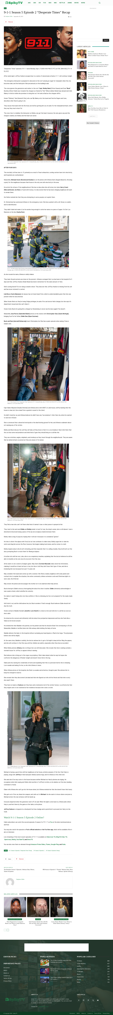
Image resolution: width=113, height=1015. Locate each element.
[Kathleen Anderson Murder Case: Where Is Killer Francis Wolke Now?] (82, 53)
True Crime (91, 51)
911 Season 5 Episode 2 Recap (53, 850)
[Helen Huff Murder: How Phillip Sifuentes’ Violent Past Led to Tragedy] (82, 97)
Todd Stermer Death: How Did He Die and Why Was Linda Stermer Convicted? (38, 923)
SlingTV (58, 837)
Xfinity (13, 839)
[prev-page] (5, 930)
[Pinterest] (88, 1000)
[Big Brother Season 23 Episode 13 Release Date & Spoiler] (44, 971)
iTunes (48, 844)
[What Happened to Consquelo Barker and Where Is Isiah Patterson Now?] (15, 907)
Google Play (55, 844)
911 (5, 8)
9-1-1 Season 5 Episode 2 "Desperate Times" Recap (20, 850)
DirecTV (29, 839)
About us (6, 973)
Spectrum (7, 839)
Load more (92, 116)
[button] (99, 3)
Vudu (63, 844)
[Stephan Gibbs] (10, 882)
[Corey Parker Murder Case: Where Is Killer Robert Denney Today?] (61, 907)
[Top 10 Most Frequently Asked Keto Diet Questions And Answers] (44, 963)
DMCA (5, 970)
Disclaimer (7, 968)
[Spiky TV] (14, 3)
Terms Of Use (8, 978)
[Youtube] (98, 1000)
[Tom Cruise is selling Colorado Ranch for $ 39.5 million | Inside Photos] (44, 980)
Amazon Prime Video (38, 844)
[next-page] (8, 930)
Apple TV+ (90, 106)
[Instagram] (83, 1000)
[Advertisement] (93, 20)
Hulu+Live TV (51, 837)
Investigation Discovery (14, 919)
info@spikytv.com (43, 1006)
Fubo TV (64, 837)
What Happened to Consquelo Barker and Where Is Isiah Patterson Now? (15, 923)
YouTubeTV (20, 839)
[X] (93, 1000)
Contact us (7, 976)
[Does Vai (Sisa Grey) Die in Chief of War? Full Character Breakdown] (82, 108)
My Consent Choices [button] (93, 123)
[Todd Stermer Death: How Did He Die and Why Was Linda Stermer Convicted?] (38, 907)
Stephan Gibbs (9, 16)
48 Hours (38, 919)
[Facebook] (79, 1000)
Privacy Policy (7, 981)
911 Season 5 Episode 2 (39, 850)
